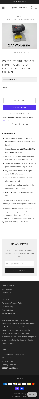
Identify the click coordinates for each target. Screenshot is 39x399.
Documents (6, 299)
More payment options (19, 113)
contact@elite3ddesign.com (13, 354)
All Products (7, 289)
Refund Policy (7, 306)
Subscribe (18, 270)
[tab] (17, 52)
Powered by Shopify (19, 394)
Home (18, 16)
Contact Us (6, 293)
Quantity (6, 87)
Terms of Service (8, 314)
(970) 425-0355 (8, 358)
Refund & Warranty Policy (12, 303)
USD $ (18, 378)
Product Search (8, 286)
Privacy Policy (7, 310)
